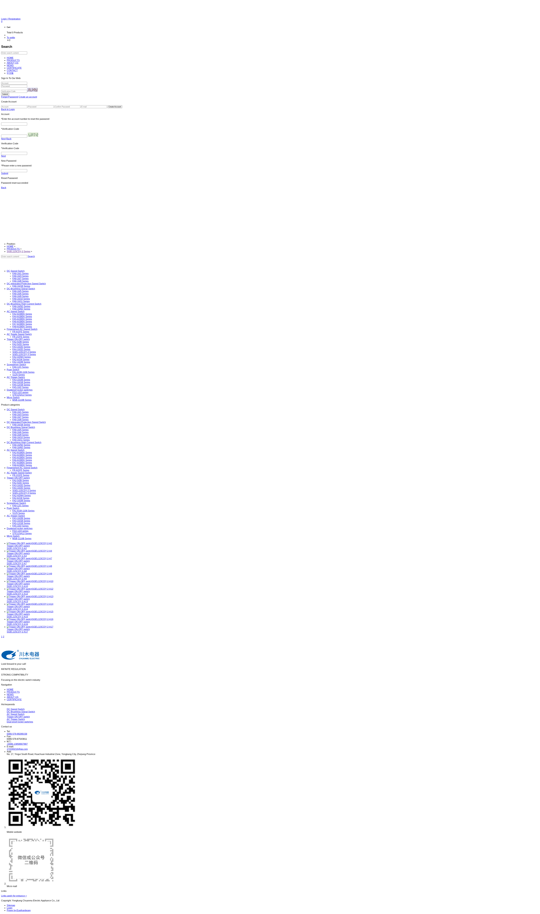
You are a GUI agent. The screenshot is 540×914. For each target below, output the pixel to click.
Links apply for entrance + (14, 896)
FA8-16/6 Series (20, 294)
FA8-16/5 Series (20, 291)
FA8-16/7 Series (20, 278)
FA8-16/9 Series (20, 296)
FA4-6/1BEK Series (22, 316)
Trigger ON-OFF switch (18, 717)
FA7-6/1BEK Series (22, 324)
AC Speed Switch (15, 714)
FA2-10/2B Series (21, 362)
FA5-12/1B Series (21, 385)
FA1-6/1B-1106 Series (23, 372)
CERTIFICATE (14, 699)
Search (31, 256)
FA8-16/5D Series (21, 306)
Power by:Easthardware (19, 910)
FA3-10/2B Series (21, 380)
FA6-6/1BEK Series (22, 321)
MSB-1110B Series (21, 400)
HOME (10, 246)
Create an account (28, 97)
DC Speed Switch (16, 709)
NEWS (10, 694)
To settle (11, 37)
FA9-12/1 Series (20, 367)
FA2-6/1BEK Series (22, 314)
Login (9, 908)
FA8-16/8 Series (20, 281)
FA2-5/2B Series (20, 342)
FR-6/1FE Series (20, 332)
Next (3, 139)
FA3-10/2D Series (21, 347)
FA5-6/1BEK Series (22, 319)
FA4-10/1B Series (21, 382)
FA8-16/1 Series (20, 273)
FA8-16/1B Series (21, 286)
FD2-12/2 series (20, 392)
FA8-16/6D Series (21, 309)
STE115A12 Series (22, 395)
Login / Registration (11, 19)
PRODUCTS (13, 249)
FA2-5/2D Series (20, 344)
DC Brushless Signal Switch (21, 712)
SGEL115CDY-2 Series (18, 251)
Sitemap (11, 905)
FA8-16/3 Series (20, 276)
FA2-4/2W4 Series (21, 357)
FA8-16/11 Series (21, 301)
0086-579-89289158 (17, 734)
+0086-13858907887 (17, 744)
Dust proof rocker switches (20, 722)
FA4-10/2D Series (21, 349)
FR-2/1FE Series (20, 337)
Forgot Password (9, 97)
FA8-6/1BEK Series (22, 326)
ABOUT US (12, 697)
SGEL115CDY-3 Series (24, 354)
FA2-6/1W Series (20, 359)
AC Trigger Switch (16, 719)
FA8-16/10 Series (21, 299)
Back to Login (8, 109)
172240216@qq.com (17, 749)
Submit (4, 173)
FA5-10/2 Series (20, 387)
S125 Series (18, 375)
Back (8, 139)
